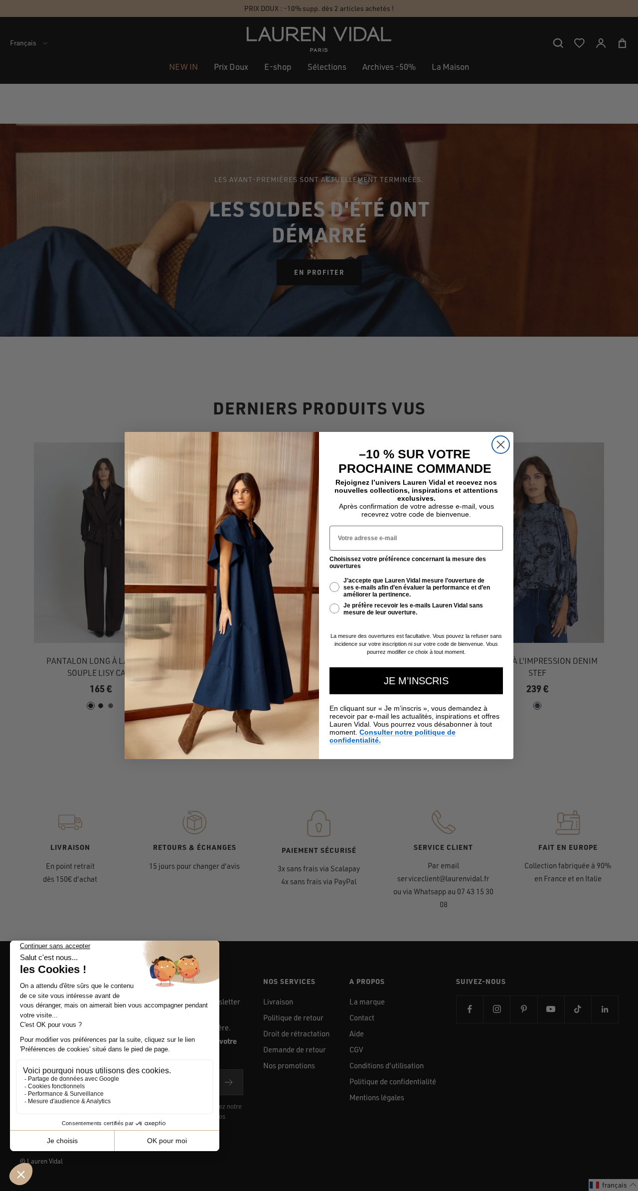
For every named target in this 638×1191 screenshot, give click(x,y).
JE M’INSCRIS (416, 680)
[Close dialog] (500, 444)
